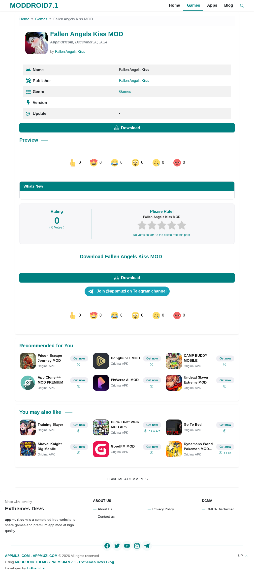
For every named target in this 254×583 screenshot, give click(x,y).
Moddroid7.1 (34, 5)
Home (174, 5)
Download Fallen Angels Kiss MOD (121, 256)
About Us (105, 509)
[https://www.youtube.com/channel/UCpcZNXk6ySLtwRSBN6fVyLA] (127, 546)
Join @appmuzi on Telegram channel (131, 291)
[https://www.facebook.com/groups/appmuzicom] (107, 546)
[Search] (242, 5)
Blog (228, 5)
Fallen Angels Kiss (70, 51)
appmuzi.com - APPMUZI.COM (31, 556)
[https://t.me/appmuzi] (147, 546)
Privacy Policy (163, 509)
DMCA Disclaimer (220, 509)
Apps (211, 5)
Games (193, 5)
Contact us (106, 516)
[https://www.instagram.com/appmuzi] (137, 546)
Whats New (33, 186)
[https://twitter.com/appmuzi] (117, 546)
